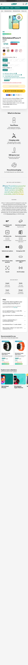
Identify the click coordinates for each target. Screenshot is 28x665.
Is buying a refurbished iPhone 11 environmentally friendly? (10, 320)
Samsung (7, 7)
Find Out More (6, 80)
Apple (2, 7)
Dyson (12, 7)
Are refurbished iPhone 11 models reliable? (12, 324)
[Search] (23, 4)
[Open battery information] (11, 67)
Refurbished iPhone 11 (12, 214)
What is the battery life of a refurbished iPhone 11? (13, 316)
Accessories (17, 7)
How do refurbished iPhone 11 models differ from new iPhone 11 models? (12, 311)
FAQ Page (15, 307)
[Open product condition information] (16, 57)
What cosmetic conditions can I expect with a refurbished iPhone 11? (12, 328)
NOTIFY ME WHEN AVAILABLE (15, 91)
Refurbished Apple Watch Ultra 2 (7, 355)
